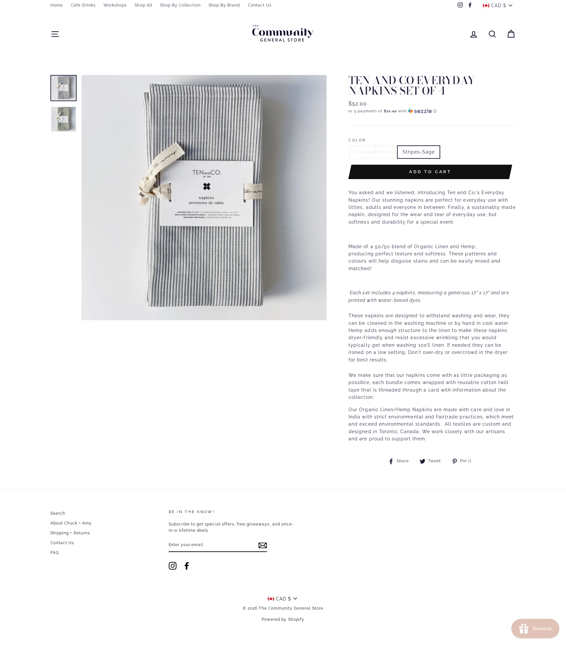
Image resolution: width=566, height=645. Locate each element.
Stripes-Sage (419, 152)
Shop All (143, 5)
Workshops (115, 5)
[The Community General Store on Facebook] (187, 566)
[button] (432, 111)
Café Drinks (83, 5)
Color (357, 140)
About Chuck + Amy (71, 523)
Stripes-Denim (372, 152)
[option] (204, 197)
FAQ (54, 552)
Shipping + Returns (70, 533)
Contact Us (260, 5)
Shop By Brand (224, 5)
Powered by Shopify (283, 619)
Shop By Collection (180, 5)
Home (56, 5)
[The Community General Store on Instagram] (173, 566)
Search (57, 513)
